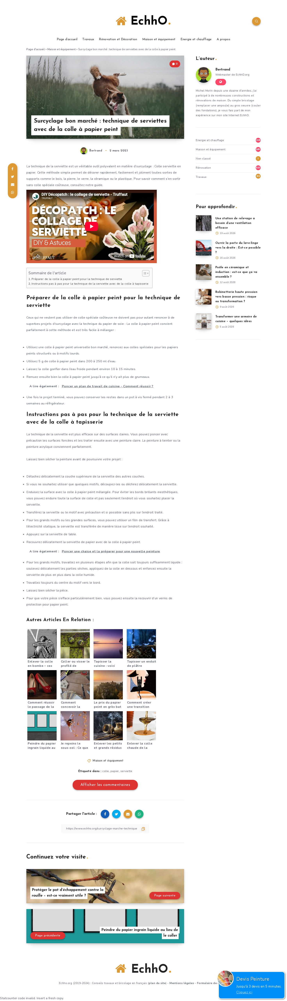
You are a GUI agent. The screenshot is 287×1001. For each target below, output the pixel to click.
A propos (223, 39)
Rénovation (203, 168)
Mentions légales (181, 983)
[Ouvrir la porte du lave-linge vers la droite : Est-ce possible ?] (203, 248)
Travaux (88, 39)
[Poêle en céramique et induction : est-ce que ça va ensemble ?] (203, 272)
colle (105, 771)
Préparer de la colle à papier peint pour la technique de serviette (77, 279)
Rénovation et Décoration (118, 39)
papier (115, 771)
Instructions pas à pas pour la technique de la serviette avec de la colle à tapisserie (90, 284)
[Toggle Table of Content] (143, 273)
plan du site (157, 983)
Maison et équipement (159, 39)
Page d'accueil (35, 49)
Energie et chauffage (196, 39)
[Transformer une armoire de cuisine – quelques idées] (203, 321)
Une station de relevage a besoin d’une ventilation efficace (235, 223)
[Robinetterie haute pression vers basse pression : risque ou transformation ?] (203, 297)
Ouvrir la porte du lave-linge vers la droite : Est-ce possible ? (238, 248)
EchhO (147, 22)
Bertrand (222, 69)
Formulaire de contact (212, 983)
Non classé (203, 158)
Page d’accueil (67, 39)
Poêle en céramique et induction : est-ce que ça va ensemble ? (236, 272)
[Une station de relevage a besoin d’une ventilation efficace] (203, 223)
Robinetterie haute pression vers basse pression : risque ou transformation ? (236, 297)
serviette (126, 771)
